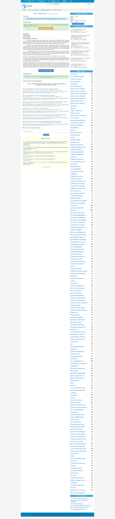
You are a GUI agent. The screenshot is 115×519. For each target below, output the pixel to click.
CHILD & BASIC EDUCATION (77, 162)
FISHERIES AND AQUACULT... (78, 256)
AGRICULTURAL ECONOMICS (78, 91)
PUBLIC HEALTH (74, 419)
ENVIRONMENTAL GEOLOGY (77, 242)
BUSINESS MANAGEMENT (77, 152)
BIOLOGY (72, 130)
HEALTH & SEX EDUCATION (77, 288)
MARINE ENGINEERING (76, 356)
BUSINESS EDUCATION (76, 149)
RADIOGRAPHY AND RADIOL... (78, 431)
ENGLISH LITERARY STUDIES (78, 234)
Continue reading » (55, 92)
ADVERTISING (74, 84)
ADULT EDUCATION (75, 81)
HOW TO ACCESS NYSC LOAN (77, 503)
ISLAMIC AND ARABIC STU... (77, 339)
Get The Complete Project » (46, 70)
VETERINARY (73, 483)
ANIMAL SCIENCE (75, 113)
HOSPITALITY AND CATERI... (77, 307)
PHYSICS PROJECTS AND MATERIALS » (80, 32)
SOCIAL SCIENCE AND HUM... (78, 446)
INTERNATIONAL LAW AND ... (78, 337)
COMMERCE (73, 174)
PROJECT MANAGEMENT (76, 410)
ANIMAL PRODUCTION (76, 110)
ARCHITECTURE (74, 118)
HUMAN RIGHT (74, 312)
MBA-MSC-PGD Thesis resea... (78, 490)
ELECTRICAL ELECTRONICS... (78, 222)
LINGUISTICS (73, 349)
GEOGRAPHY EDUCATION (77, 278)
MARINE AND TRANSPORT (77, 351)
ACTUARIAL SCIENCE (76, 79)
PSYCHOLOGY (74, 412)
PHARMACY (73, 393)
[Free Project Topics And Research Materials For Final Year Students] (22, 1)
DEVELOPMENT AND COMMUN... (78, 200)
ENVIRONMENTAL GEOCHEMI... (78, 239)
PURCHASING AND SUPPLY (77, 424)
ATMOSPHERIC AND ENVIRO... (78, 120)
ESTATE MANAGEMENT (76, 247)
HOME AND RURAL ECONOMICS (78, 303)
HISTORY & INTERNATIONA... (77, 300)
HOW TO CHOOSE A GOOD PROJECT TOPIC (80, 507)
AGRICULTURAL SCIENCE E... (78, 103)
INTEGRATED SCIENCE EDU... (78, 332)
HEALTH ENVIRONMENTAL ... (77, 295)
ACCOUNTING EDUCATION (77, 76)
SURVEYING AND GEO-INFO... (78, 463)
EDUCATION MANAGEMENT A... (78, 215)
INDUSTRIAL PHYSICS (76, 322)
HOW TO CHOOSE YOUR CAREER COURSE (79, 498)
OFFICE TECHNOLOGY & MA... (78, 388)
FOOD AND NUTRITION (76, 259)
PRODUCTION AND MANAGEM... (78, 407)
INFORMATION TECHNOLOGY (78, 327)
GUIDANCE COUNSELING (76, 286)
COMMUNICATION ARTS (76, 176)
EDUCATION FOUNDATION (77, 213)
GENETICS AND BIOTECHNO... (78, 273)
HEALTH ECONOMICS (76, 290)
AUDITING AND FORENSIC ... (77, 123)
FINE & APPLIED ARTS (76, 254)
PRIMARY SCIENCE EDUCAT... (78, 405)
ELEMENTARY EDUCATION (77, 227)
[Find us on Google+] (91, 3)
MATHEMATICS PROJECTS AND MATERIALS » (81, 67)
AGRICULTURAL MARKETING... (78, 98)
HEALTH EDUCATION (75, 293)
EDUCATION (73, 210)
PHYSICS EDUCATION (76, 400)
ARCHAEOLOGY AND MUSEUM (78, 115)
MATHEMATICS (74, 366)
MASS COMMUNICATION (76, 361)
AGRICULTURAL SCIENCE (77, 101)
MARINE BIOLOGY (75, 354)
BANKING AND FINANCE (76, 125)
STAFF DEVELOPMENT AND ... (78, 458)
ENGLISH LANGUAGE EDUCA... (78, 232)
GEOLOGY (73, 281)
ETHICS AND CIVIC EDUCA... (77, 249)
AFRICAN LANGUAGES (76, 86)
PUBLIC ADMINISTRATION (77, 417)
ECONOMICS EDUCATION (77, 208)
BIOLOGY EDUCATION (76, 132)
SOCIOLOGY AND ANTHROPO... (78, 451)
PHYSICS (72, 397)
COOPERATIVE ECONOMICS (77, 186)
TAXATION (73, 466)
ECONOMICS (73, 205)
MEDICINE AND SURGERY (77, 378)
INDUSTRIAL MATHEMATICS (77, 320)
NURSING (72, 385)
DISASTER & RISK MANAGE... (78, 203)
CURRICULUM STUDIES (76, 196)
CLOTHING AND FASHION (77, 171)
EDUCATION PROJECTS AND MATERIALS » (80, 39)
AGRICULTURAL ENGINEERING (78, 93)
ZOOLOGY (73, 487)
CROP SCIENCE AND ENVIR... (78, 193)
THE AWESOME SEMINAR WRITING (78, 509)
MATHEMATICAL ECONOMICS (78, 363)
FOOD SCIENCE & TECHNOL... (78, 261)
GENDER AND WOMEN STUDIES (78, 271)
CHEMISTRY (73, 157)
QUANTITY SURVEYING (76, 429)
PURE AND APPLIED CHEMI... (78, 427)
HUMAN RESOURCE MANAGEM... (79, 310)
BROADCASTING (74, 142)
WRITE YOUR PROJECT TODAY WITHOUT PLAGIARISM (78, 501)
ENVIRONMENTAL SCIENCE (77, 244)
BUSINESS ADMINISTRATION (77, 147)
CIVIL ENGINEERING (75, 169)
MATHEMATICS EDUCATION (77, 368)
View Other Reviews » (46, 167)
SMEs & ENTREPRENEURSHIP (78, 444)
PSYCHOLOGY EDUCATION (77, 414)
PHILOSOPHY (73, 395)
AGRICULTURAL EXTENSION (77, 96)
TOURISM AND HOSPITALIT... (77, 478)
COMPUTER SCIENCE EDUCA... (78, 181)
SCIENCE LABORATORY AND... (78, 439)
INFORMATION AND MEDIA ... (77, 324)
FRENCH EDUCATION (75, 269)
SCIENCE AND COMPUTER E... (78, 436)
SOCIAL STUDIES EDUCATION (78, 449)
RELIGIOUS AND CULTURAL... (78, 434)
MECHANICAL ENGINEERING (77, 373)
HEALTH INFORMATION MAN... (78, 298)
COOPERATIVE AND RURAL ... (78, 183)
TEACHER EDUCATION (76, 468)
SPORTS (72, 456)
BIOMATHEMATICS (75, 135)
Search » (46, 134)
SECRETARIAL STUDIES (76, 441)
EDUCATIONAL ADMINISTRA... (78, 217)
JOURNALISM (73, 341)
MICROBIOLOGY (74, 380)
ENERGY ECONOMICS (76, 230)
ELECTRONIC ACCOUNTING (77, 225)
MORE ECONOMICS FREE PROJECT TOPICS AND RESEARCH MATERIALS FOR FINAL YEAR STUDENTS (46, 77)
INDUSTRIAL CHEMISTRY (76, 317)
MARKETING (73, 359)
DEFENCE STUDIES (75, 198)
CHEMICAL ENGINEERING (77, 154)
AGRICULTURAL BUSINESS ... (78, 89)
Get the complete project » (46, 28)
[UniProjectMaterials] (33, 5)
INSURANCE (73, 329)
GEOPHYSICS (73, 283)
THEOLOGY (73, 475)
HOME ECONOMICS (75, 305)
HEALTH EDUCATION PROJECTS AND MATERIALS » (81, 55)
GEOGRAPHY (73, 276)
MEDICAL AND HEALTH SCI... (77, 376)
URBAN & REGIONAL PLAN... (77, 480)
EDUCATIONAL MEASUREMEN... (78, 220)
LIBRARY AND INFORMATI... (77, 346)
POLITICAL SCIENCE (75, 402)
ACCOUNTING (74, 74)
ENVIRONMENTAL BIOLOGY (77, 237)
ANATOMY (73, 108)
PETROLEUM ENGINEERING (77, 390)
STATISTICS (73, 461)
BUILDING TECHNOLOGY (76, 144)
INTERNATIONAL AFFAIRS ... (77, 334)
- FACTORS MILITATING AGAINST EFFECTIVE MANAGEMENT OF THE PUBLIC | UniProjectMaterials (56, 514)
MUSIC (72, 383)
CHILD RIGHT (73, 164)
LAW (71, 344)
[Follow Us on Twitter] (89, 3)
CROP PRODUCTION (75, 191)
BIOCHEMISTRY (74, 127)
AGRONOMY (73, 106)
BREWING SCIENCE (75, 140)
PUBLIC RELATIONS (75, 422)
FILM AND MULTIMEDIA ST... (77, 252)
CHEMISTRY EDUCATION (76, 159)
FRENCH (72, 266)
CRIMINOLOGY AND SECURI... (78, 188)
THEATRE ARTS (74, 473)
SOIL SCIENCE (74, 453)
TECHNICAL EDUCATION (76, 470)
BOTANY (72, 137)
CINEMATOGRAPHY (75, 166)
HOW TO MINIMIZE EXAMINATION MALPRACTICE (81, 505)
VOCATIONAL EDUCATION (77, 485)
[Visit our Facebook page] (87, 3)
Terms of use (81, 514)
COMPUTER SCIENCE (76, 179)
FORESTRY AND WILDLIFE (77, 264)
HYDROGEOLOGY (75, 315)
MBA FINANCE (74, 371)
